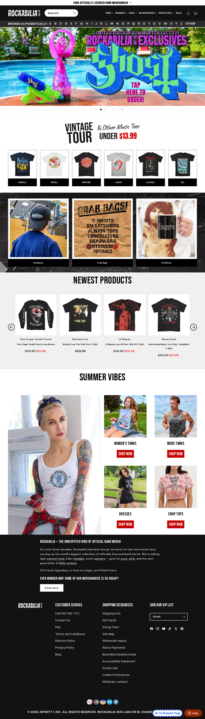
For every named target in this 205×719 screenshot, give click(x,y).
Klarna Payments (113, 647)
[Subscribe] (183, 617)
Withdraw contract (114, 681)
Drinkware (166, 263)
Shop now (125, 454)
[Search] (74, 12)
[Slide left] (11, 327)
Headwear (38, 263)
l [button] (106, 24)
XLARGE (150, 182)
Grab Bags (102, 263)
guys (124, 558)
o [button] (123, 24)
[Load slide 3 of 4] (100, 109)
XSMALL (22, 182)
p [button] (128, 24)
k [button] (101, 24)
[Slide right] (193, 327)
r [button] (139, 24)
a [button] (50, 24)
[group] (102, 66)
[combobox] (61, 13)
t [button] (149, 24)
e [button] (71, 24)
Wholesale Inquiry (114, 640)
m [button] (112, 24)
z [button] (181, 24)
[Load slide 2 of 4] (96, 109)
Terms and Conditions (70, 634)
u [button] (154, 24)
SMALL (54, 182)
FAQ (58, 627)
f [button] (76, 24)
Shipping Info (111, 613)
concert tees (56, 558)
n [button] (117, 24)
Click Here (52, 588)
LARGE (118, 182)
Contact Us (62, 620)
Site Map (108, 634)
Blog (58, 654)
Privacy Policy (64, 647)
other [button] (190, 24)
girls (132, 558)
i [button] (91, 24)
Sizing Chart (110, 627)
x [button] (171, 24)
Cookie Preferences (116, 675)
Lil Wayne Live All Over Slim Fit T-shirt (124, 344)
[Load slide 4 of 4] (105, 109)
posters (100, 558)
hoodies (79, 558)
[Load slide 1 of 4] (91, 109)
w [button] (165, 24)
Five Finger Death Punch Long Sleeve (36, 344)
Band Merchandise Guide (119, 654)
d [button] (66, 24)
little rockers (68, 563)
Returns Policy (65, 640)
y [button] (176, 24)
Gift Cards (109, 620)
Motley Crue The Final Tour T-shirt (80, 344)
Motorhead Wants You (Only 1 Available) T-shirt (169, 346)
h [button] (87, 24)
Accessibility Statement (118, 661)
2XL (182, 182)
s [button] (144, 24)
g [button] (81, 24)
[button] (195, 13)
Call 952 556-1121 (67, 613)
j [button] (96, 24)
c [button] (61, 24)
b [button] (56, 24)
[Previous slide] (83, 109)
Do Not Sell (110, 668)
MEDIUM (86, 182)
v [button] (160, 24)
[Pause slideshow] (121, 109)
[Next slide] (113, 109)
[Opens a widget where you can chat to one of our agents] (193, 713)
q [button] (133, 24)
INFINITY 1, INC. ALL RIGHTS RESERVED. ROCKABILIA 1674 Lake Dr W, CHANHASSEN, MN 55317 (109, 712)
